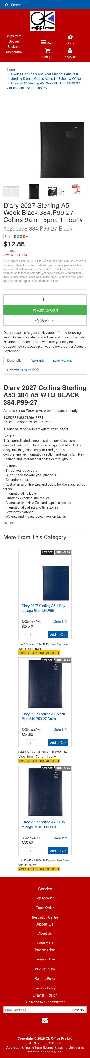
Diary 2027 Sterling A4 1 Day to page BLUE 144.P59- (43, 824)
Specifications (62, 360)
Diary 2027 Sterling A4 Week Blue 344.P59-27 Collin (43, 716)
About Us (45, 933)
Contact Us (45, 943)
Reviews (13, 369)
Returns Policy (45, 978)
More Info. (60, 621)
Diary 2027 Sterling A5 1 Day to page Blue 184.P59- (43, 608)
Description (15, 360)
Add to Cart (47, 310)
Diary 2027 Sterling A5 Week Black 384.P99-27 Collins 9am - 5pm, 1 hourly (43, 85)
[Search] (6, 4)
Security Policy (45, 988)
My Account (45, 898)
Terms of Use (45, 959)
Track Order (45, 907)
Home (11, 69)
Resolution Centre (45, 917)
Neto (59, 1051)
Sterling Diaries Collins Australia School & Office (46, 78)
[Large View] (11, 191)
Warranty (38, 360)
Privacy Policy (45, 968)
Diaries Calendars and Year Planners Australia (45, 74)
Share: (9, 236)
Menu (50, 43)
